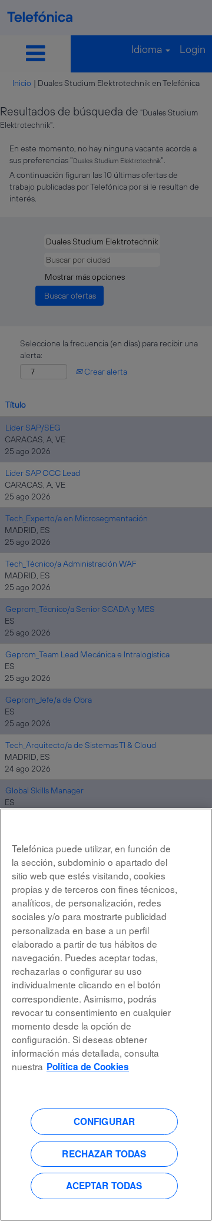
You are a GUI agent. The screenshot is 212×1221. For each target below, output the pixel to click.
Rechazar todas (104, 1153)
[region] (106, 1014)
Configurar (104, 1121)
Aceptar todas (104, 1185)
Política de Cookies (88, 1066)
